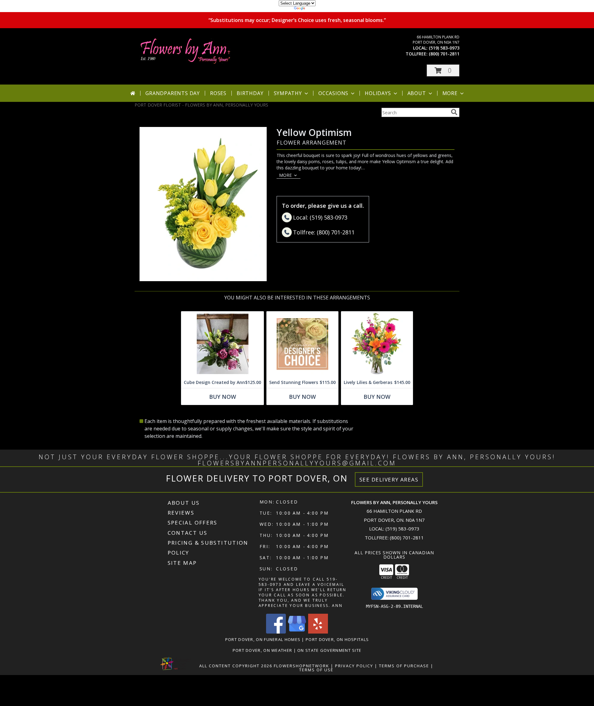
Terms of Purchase (404, 666)
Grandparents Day (172, 93)
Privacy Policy (354, 666)
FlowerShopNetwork (301, 666)
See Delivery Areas (389, 479)
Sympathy (288, 93)
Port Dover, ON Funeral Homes (262, 639)
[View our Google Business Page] (297, 632)
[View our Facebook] (276, 632)
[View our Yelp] (318, 632)
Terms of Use (316, 670)
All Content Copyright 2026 (235, 666)
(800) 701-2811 (444, 54)
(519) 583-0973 (444, 48)
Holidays (378, 93)
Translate (315, 9)
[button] (443, 70)
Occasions (333, 93)
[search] (454, 112)
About (416, 93)
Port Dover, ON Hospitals (337, 639)
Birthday (250, 93)
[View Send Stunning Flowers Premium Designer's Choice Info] (302, 344)
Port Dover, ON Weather (262, 650)
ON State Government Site (329, 650)
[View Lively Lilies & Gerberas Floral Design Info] (377, 344)
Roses (218, 93)
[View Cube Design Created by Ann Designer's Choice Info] (222, 344)
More (450, 93)
